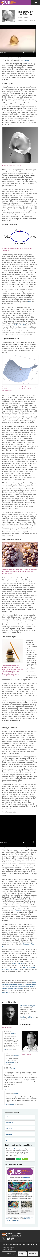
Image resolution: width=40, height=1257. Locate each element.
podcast (5, 992)
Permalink (13, 1033)
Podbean (25, 1158)
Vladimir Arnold (19, 325)
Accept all (33, 1254)
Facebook (8, 1220)
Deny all (22, 1254)
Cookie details (7, 1249)
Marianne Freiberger (23, 17)
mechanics (9, 1134)
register (29, 1017)
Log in (22, 1017)
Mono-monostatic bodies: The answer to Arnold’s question (19, 984)
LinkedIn (16, 1220)
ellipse (8, 1117)
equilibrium (9, 1122)
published (17, 911)
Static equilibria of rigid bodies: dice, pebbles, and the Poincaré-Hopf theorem (18, 987)
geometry (9, 1128)
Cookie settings (9, 1254)
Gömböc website (18, 963)
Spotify (18, 1158)
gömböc (8, 1140)
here (29, 302)
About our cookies (9, 1247)
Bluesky (27, 1218)
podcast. (26, 60)
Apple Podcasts (10, 1158)
